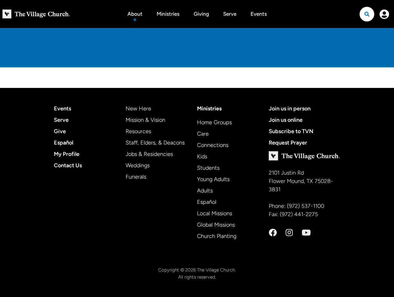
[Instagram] (289, 232)
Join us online (286, 120)
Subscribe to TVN (291, 131)
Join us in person (290, 108)
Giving (201, 14)
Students (208, 167)
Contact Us (68, 165)
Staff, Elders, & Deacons (155, 142)
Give (60, 131)
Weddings (138, 165)
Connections (212, 145)
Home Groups (214, 122)
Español (63, 142)
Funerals (136, 176)
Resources (138, 131)
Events (259, 14)
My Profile (66, 154)
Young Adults (213, 179)
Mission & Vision (145, 120)
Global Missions (216, 224)
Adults (205, 190)
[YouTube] (306, 232)
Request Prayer (288, 142)
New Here (138, 108)
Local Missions (214, 213)
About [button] (135, 14)
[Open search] (367, 14)
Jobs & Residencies (149, 154)
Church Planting (216, 236)
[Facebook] (272, 232)
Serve (229, 14)
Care (203, 133)
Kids (202, 156)
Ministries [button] (168, 14)
